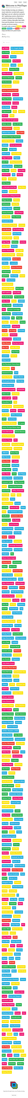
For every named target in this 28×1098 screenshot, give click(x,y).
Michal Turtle (18, 478)
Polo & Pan (5, 857)
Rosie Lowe (5, 154)
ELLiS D (16, 82)
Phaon (14, 301)
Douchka (5, 899)
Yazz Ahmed (18, 735)
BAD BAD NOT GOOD (16, 1059)
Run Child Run (20, 705)
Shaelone (5, 853)
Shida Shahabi (7, 550)
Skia (3, 309)
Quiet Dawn (6, 491)
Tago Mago (6, 242)
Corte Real (17, 533)
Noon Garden (6, 305)
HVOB (10, 1055)
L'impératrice (6, 756)
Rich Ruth (21, 330)
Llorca (4, 773)
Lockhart (11, 950)
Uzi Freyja (12, 330)
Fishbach (17, 882)
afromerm (5, 65)
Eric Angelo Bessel (17, 48)
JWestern (5, 453)
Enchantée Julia (7, 625)
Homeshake (18, 912)
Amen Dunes (17, 655)
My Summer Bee (18, 1051)
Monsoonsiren (6, 916)
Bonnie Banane (20, 432)
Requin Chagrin (7, 819)
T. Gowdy (15, 461)
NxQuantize (6, 204)
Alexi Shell (5, 246)
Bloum (14, 971)
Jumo (4, 874)
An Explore (16, 520)
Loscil (23, 752)
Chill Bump (22, 971)
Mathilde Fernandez (8, 389)
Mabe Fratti (6, 360)
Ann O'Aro (13, 566)
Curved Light (6, 398)
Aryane (4, 524)
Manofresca (6, 175)
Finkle (15, 398)
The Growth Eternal (8, 381)
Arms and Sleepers (15, 996)
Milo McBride (6, 988)
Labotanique (17, 562)
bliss (24, 26)
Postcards (5, 495)
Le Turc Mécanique (8, 743)
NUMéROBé (6, 849)
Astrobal (15, 95)
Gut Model (5, 52)
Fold (3, 727)
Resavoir (20, 255)
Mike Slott (20, 381)
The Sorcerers (6, 82)
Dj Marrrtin (16, 61)
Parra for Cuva (17, 929)
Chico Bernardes (7, 432)
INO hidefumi (6, 293)
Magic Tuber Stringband (10, 120)
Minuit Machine (16, 267)
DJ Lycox (21, 423)
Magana (16, 158)
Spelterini (5, 276)
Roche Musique (7, 781)
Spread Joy (16, 259)
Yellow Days (6, 752)
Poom (22, 874)
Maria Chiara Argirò (8, 558)
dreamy (9, 28)
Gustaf (22, 276)
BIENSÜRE (20, 389)
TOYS (15, 937)
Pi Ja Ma (5, 57)
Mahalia (16, 676)
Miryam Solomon (7, 697)
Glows (23, 507)
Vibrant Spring (16, 1047)
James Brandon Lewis (9, 579)
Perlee (4, 486)
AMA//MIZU (6, 600)
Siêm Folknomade (7, 583)
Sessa (20, 65)
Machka (19, 175)
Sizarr (12, 946)
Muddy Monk (6, 634)
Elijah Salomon (20, 714)
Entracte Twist (17, 571)
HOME (4, 891)
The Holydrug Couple (8, 836)
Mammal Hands (7, 992)
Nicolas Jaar (18, 1068)
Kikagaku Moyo (7, 882)
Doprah (19, 1005)
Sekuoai (19, 946)
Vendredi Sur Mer (17, 857)
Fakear (19, 832)
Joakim (17, 811)
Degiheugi (17, 916)
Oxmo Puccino (6, 1072)
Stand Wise (12, 891)
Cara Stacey (18, 819)
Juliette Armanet (7, 811)
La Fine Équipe (7, 1068)
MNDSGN (5, 802)
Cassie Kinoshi (20, 739)
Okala (12, 499)
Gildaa (6, 48)
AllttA (18, 786)
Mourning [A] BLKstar (9, 423)
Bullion (4, 878)
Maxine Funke (6, 339)
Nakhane (5, 689)
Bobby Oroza (6, 571)
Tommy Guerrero (7, 213)
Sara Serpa (15, 630)
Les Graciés (6, 659)
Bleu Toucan (6, 457)
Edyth (4, 950)
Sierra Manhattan (8, 250)
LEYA (4, 419)
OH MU (12, 604)
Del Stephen (6, 326)
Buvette (4, 609)
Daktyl (10, 1034)
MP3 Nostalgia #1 (17, 52)
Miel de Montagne (17, 592)
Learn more (14, 1095)
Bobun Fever (6, 520)
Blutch (11, 958)
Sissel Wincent (17, 634)
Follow (15, 2)
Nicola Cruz (13, 878)
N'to (3, 1034)
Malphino (5, 554)
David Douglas (17, 1030)
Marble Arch (13, 587)
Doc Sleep (5, 170)
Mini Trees (15, 465)
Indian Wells (6, 929)
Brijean (4, 566)
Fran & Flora (19, 529)
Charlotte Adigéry (7, 288)
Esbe (15, 1034)
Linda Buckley (6, 845)
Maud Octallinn (13, 874)
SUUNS (4, 794)
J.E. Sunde (5, 415)
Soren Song (16, 272)
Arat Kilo (21, 111)
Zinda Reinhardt (7, 284)
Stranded (21, 411)
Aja (14, 175)
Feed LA (5, 116)
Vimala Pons (6, 314)
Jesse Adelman (17, 314)
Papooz (4, 903)
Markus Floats (6, 440)
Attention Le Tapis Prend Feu (11, 137)
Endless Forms (6, 478)
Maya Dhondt (6, 99)
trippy (4, 28)
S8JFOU (14, 246)
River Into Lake (7, 541)
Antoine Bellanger (7, 78)
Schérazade (18, 448)
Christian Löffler (7, 1000)
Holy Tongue (6, 183)
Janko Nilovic (15, 347)
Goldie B (16, 208)
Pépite (20, 903)
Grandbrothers (16, 1017)
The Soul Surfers (18, 343)
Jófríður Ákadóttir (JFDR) (10, 731)
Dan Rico (15, 849)
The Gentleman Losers (15, 512)
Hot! (24, 1013)
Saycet (4, 958)
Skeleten (5, 145)
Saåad (16, 710)
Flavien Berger (15, 646)
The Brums (5, 516)
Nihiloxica (17, 651)
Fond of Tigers (15, 802)
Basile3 (4, 149)
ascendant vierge (17, 516)
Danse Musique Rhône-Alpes (11, 427)
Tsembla (14, 642)
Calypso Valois (17, 693)
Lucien (4, 996)
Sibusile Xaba (17, 756)
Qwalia (14, 107)
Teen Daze (17, 1043)
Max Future (6, 815)
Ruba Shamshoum (8, 701)
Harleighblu (6, 1009)
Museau (13, 411)
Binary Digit (14, 453)
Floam (15, 470)
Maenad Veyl (6, 562)
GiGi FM (5, 162)
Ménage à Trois (17, 790)
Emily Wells (16, 293)
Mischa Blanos (7, 533)
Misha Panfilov (7, 377)
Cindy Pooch (19, 213)
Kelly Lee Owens (7, 764)
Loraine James (6, 651)
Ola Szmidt (5, 107)
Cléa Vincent (6, 908)
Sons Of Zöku (17, 124)
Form (4, 512)
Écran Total (5, 352)
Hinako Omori (17, 305)
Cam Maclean (17, 613)
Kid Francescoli (7, 954)
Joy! (14, 908)
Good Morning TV (7, 385)
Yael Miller (18, 575)
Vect (3, 1055)
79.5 (15, 402)
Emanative (18, 764)
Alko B (4, 545)
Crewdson (15, 760)
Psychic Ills (16, 861)
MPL (15, 440)
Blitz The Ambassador (9, 1038)
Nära (23, 600)
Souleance (13, 335)
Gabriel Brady (18, 99)
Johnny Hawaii (17, 798)
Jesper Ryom (6, 1030)
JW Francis (5, 444)
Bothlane (15, 242)
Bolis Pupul (19, 288)
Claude (13, 170)
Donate (20, 2)
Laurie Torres (6, 103)
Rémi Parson (6, 343)
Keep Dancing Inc (7, 638)
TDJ (13, 368)
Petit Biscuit (6, 870)
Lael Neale (17, 339)
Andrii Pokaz (6, 95)
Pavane (4, 191)
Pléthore (19, 596)
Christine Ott (15, 689)
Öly (12, 554)
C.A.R (21, 1034)
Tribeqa (4, 69)
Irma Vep (5, 499)
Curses (22, 587)
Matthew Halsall (7, 1013)
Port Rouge (5, 1047)
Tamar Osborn (6, 680)
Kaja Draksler (6, 655)
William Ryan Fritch (8, 132)
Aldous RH (5, 760)
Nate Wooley (6, 790)
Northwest (15, 394)
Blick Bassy (6, 217)
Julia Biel (16, 600)
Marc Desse (6, 474)
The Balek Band (7, 297)
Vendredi (5, 1026)
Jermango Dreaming (15, 545)
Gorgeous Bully (19, 781)
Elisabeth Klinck (7, 221)
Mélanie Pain (6, 840)
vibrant (19, 26)
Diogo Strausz (6, 200)
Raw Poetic (5, 318)
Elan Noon (14, 276)
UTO (14, 111)
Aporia (21, 899)
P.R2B (13, 495)
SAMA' (4, 587)
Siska (12, 116)
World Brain (12, 419)
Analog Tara (6, 613)
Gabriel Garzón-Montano (10, 979)
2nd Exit (22, 242)
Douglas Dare (19, 992)
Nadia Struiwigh (7, 617)
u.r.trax (4, 330)
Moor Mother (16, 769)
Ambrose (18, 722)
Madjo (16, 238)
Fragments (5, 984)
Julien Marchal (7, 735)
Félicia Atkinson (7, 718)
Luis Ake (5, 507)
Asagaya (5, 946)
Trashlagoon (6, 920)
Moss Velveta (16, 217)
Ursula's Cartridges (14, 309)
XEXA (4, 179)
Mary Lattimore (21, 638)
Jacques (16, 845)
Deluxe (23, 1055)
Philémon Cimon (7, 503)
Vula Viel (5, 604)
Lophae (13, 65)
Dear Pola (14, 899)
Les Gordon (21, 967)
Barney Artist (6, 975)
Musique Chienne (7, 714)
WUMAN (12, 773)
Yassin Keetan (16, 154)
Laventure (5, 356)
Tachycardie (6, 272)
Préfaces (5, 263)
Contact (25, 2)
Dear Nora (22, 187)
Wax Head (20, 132)
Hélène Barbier (7, 73)
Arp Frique (15, 352)
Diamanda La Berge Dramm (11, 196)
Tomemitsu (21, 604)
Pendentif (5, 1021)
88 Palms (5, 411)
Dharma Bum (14, 507)
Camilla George (7, 575)
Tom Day (5, 823)
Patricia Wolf (6, 259)
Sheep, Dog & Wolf (8, 1005)
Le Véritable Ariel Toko (9, 187)
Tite (13, 318)
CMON (12, 684)
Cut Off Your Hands (8, 807)
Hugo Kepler (15, 925)
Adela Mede (17, 234)
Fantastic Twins (7, 482)
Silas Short (5, 301)
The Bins (5, 335)
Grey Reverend (15, 1026)
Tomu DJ (14, 356)
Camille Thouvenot (8, 141)
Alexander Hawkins (16, 794)
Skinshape (5, 592)
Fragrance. (15, 659)
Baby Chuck (11, 280)
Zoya (19, 621)
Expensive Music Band (9, 225)
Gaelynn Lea (21, 684)
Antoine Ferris (14, 69)
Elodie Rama (20, 583)
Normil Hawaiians (8, 777)
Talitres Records (7, 866)
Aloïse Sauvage (20, 718)
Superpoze (16, 920)
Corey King (17, 541)
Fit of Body (5, 630)
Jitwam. (4, 684)
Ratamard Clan (7, 373)
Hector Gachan (12, 727)
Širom (14, 474)
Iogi (21, 609)
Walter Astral (6, 124)
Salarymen (15, 457)
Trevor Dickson (16, 941)
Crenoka (15, 103)
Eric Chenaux (6, 676)
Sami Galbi (18, 166)
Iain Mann (13, 149)
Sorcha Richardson (8, 436)
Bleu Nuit (5, 347)
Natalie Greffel (7, 448)
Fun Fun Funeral (7, 529)
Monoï (4, 537)
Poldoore (17, 954)
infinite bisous (14, 823)
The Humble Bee (18, 229)
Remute (22, 322)
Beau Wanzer (6, 470)
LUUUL (14, 1009)
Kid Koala (12, 1064)
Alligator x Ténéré (7, 705)
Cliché (18, 958)
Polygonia (19, 141)
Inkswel (12, 832)
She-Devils (5, 769)
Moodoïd (5, 646)
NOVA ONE (12, 179)
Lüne (16, 373)
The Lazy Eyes (19, 297)
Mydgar (19, 318)
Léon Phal (15, 204)
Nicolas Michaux (16, 853)
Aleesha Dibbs (6, 208)
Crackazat (5, 925)
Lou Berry (17, 828)
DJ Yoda (11, 537)
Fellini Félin (15, 984)
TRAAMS (15, 752)
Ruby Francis (6, 693)
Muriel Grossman (15, 145)
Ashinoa (13, 57)
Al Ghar (16, 128)
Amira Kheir (20, 743)
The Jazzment (6, 1051)
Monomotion (6, 861)
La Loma (21, 225)
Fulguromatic (6, 111)
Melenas (16, 200)
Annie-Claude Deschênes (10, 90)
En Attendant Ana (19, 672)
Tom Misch (5, 1017)
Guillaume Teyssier (8, 596)
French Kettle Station (15, 486)
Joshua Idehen (18, 73)
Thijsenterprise (18, 406)
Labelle (16, 680)
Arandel (17, 503)
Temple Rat (16, 326)
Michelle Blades (18, 887)
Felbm (20, 579)
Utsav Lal (18, 625)
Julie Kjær (17, 748)
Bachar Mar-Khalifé (8, 621)
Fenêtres (18, 78)
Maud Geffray (6, 748)
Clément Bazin (15, 1021)
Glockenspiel (14, 609)
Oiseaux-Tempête (7, 722)
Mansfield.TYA (6, 402)
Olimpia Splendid (7, 786)
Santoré (12, 933)
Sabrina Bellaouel (17, 444)
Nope (19, 495)
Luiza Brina (14, 322)
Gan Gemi (21, 170)
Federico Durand (7, 739)
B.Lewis (17, 1013)
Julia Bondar (6, 229)
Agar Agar (19, 250)
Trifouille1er (13, 191)
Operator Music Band (9, 668)
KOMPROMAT (6, 128)
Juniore (4, 832)
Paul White (5, 941)
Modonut (20, 1064)
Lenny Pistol (18, 550)
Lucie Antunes (14, 524)
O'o (3, 280)
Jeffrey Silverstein (17, 491)
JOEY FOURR (6, 710)
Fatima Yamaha (17, 870)
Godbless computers (8, 967)
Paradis (12, 962)
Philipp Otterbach (15, 162)
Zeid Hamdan (6, 86)
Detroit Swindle (7, 828)
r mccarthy (13, 263)
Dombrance (6, 465)
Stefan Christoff (16, 415)
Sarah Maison (6, 406)
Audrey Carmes (7, 166)
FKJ (23, 925)
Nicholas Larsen (7, 912)
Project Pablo (6, 937)
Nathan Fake (6, 61)
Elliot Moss (5, 971)
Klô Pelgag (22, 474)
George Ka (5, 368)
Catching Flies (6, 1043)
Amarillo (5, 933)
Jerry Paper (6, 642)
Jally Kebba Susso (8, 663)
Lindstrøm (13, 903)
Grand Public (6, 234)
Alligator (5, 322)
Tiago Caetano (6, 158)
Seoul (15, 988)
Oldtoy (4, 1059)
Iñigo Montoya (19, 482)
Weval (4, 1064)
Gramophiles (17, 840)
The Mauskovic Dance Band (11, 364)
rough (17, 28)
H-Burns (19, 950)
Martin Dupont (6, 238)
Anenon (23, 979)
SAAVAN (21, 301)
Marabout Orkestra (8, 895)
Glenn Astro (6, 394)
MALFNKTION (7, 672)
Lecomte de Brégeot (8, 255)
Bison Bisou (6, 461)
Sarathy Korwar (17, 815)
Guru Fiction (6, 887)
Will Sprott (5, 267)
